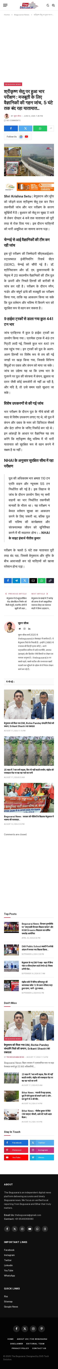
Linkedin (8, 1265)
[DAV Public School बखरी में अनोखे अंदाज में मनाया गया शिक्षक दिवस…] (11, 950)
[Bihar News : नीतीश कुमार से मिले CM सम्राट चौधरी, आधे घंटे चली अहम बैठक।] (11, 1114)
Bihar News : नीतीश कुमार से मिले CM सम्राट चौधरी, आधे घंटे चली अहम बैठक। (37, 1114)
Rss (6, 1296)
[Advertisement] (29, 49)
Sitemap (8, 1301)
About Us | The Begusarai (32, 1339)
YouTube (8, 1270)
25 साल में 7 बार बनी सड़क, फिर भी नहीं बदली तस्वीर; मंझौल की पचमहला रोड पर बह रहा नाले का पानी (37, 1077)
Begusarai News (13, 84)
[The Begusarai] (29, 5)
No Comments (13, 120)
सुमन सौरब (17, 116)
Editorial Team (35, 1344)
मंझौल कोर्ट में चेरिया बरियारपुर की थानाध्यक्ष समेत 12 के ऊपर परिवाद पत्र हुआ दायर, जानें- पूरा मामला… (37, 985)
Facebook (9, 1250)
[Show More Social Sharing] (51, 128)
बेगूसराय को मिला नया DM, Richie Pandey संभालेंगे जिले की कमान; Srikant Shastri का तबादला (27, 1048)
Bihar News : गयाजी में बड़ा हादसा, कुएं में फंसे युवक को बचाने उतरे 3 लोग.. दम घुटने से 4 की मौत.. (37, 1095)
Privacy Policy (20, 1348)
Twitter (8, 1260)
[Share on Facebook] (11, 128)
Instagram (9, 1255)
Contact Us (39, 1348)
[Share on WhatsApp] (40, 128)
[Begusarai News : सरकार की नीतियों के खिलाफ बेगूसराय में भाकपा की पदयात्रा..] (29, 798)
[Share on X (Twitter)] (26, 128)
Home (11, 1339)
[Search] (53, 5)
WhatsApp (9, 1275)
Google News (11, 1306)
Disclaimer (16, 1344)
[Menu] (5, 5)
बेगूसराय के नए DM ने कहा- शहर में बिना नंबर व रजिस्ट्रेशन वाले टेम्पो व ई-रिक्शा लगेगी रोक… (37, 965)
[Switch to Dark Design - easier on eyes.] (48, 5)
